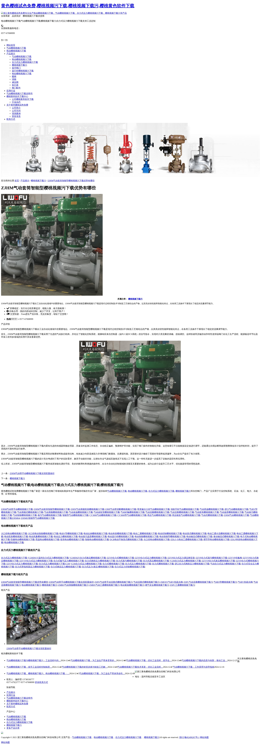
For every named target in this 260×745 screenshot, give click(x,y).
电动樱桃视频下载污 (31, 585)
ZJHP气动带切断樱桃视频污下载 (120, 509)
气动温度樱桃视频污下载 (232, 512)
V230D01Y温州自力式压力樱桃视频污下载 (48, 558)
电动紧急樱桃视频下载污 (132, 585)
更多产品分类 (13, 728)
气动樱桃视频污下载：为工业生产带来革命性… (102, 673)
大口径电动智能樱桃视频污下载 (43, 533)
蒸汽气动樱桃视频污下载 (49, 515)
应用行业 (10, 695)
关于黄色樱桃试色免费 (17, 704)
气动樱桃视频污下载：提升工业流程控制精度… (29, 667)
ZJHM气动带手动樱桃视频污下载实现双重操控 (32, 473)
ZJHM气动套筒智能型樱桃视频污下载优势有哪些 (71, 180)
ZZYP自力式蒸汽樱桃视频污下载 (211, 558)
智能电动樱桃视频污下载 (97, 539)
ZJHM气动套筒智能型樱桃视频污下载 (52, 509)
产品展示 (25, 180)
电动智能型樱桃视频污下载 (172, 536)
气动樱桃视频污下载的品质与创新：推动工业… (204, 660)
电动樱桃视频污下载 (137, 491)
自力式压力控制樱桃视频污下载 (130, 567)
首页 (17, 180)
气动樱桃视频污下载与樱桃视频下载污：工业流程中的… (33, 660)
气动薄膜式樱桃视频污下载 (30, 512)
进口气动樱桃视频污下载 (236, 509)
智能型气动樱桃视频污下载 (75, 515)
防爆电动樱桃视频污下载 (23, 539)
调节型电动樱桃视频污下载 (216, 539)
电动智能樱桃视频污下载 (146, 536)
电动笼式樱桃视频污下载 (195, 533)
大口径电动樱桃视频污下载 (14, 533)
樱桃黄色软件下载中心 (17, 701)
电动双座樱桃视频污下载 (16, 536)
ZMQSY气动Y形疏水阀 (171, 582)
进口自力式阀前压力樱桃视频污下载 (192, 564)
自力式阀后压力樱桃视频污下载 (66, 567)
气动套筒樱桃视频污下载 (207, 512)
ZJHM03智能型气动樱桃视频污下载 (38, 518)
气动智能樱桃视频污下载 (25, 515)
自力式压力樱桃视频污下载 (161, 491)
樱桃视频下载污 (38, 180)
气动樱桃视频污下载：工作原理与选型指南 (193, 667)
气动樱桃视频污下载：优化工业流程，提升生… (149, 660)
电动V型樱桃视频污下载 (71, 533)
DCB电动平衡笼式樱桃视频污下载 (126, 539)
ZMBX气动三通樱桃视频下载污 (104, 585)
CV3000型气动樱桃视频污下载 (131, 515)
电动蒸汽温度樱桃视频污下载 (93, 536)
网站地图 (204, 737)
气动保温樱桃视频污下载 (81, 512)
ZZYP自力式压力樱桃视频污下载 (151, 558)
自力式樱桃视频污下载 (113, 564)
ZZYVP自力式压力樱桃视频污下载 (36, 561)
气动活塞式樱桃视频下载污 (146, 582)
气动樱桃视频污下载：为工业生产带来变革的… (93, 660)
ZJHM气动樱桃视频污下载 (236, 515)
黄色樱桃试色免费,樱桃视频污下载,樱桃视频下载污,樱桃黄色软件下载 (67, 5)
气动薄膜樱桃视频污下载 (56, 512)
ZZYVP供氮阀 (235, 558)
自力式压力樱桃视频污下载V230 (54, 564)
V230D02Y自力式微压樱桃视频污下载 (88, 558)
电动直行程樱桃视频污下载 (121, 536)
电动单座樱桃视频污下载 (120, 533)
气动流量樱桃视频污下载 (157, 512)
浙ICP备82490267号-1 (189, 737)
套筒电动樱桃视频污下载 (72, 539)
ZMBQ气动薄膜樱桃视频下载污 (73, 585)
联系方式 (10, 706)
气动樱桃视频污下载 (117, 491)
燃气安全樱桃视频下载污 (157, 585)
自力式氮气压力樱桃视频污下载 (68, 561)
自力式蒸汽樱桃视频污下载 (129, 561)
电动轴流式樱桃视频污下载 (199, 536)
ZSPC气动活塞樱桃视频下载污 (198, 582)
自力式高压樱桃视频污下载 (156, 561)
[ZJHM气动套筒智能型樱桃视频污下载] (130, 442)
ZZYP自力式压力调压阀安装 (181, 558)
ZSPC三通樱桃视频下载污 (182, 585)
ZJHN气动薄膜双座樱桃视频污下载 (87, 509)
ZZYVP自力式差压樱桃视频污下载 (218, 561)
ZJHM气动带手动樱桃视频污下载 (17, 509)
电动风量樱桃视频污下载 (41, 536)
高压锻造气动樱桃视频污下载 (186, 515)
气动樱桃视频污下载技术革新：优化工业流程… (140, 667)
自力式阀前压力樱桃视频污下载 (100, 561)
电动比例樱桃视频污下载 (95, 533)
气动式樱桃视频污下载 (212, 515)
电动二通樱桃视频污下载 (145, 533)
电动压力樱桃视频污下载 (66, 536)
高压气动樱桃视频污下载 (159, 515)
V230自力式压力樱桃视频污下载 (185, 561)
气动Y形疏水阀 (245, 582)
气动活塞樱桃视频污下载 (182, 512)
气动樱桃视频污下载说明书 (19, 698)
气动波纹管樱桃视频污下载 (107, 512)
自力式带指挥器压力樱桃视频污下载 (32, 567)
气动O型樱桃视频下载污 (225, 582)
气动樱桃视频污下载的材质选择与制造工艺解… (85, 667)
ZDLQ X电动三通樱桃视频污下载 (186, 539)
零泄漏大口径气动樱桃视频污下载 (153, 509)
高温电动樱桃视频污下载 (47, 539)
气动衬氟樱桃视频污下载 (132, 512)
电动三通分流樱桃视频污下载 (221, 533)
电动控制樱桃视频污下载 (170, 533)
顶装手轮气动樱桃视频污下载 (185, 509)
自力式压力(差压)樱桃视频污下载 (98, 567)
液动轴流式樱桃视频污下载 (226, 536)
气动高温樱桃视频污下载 (212, 509)
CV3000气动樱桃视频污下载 (102, 515)
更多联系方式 (41, 682)
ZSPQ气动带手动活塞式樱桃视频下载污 (113, 582)
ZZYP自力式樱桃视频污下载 (120, 558)
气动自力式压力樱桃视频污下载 (225, 564)
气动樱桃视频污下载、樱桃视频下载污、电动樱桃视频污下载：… (37, 673)
